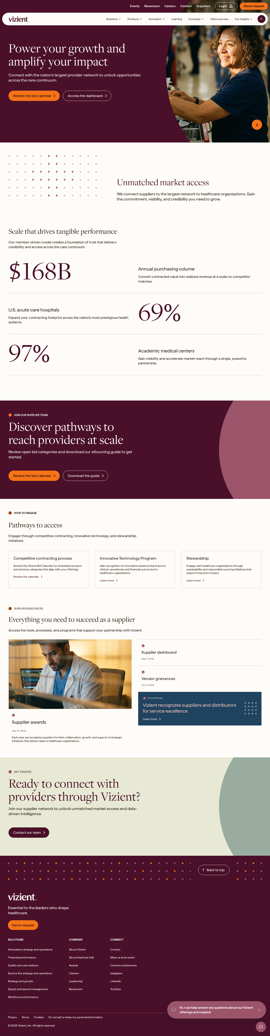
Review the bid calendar (32, 96)
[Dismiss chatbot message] (259, 1009)
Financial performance (22, 957)
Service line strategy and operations (30, 973)
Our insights (242, 19)
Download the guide (84, 476)
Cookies (39, 1017)
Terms (25, 1017)
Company (194, 19)
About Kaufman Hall (81, 957)
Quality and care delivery (23, 965)
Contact (186, 6)
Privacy (12, 1017)
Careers (170, 6)
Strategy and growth (20, 981)
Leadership (76, 981)
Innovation (155, 19)
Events (135, 6)
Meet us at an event (122, 957)
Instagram (116, 973)
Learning (176, 19)
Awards (73, 965)
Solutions (112, 19)
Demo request (254, 6)
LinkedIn (115, 981)
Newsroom (152, 6)
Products (133, 19)
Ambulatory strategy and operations (30, 949)
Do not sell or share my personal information (75, 1017)
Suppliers (203, 6)
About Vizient (77, 949)
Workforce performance (23, 997)
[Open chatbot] (261, 1027)
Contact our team (27, 832)
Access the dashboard (85, 96)
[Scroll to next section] (257, 125)
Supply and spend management (28, 989)
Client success (219, 19)
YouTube (115, 989)
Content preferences (123, 965)
